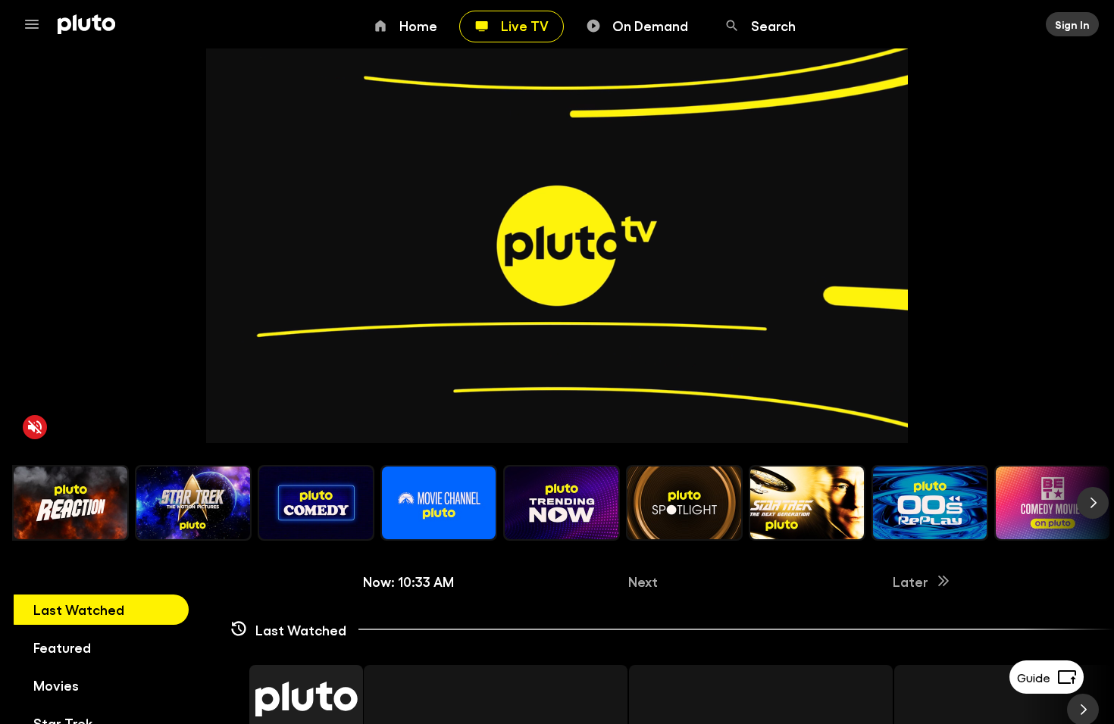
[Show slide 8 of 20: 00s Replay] (929, 503)
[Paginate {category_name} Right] (1093, 503)
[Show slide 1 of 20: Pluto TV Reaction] (70, 503)
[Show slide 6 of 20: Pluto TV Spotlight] (684, 503)
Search (773, 25)
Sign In (1072, 24)
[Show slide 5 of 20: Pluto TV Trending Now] (561, 503)
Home (418, 25)
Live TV (525, 25)
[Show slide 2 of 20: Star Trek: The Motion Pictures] (193, 503)
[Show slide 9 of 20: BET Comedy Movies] (1052, 503)
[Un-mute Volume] (35, 427)
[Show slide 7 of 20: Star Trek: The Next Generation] (807, 503)
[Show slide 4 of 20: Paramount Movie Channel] (438, 503)
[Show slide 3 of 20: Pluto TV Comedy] (316, 503)
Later (910, 581)
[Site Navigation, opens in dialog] (36, 24)
